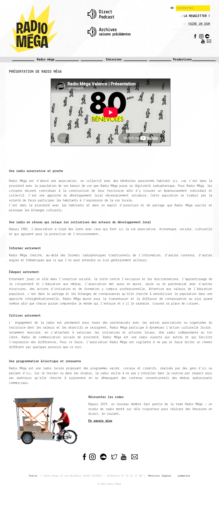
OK (172, 8)
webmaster (184, 475)
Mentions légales (159, 475)
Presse (33, 475)
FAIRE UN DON (199, 24)
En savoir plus (100, 421)
